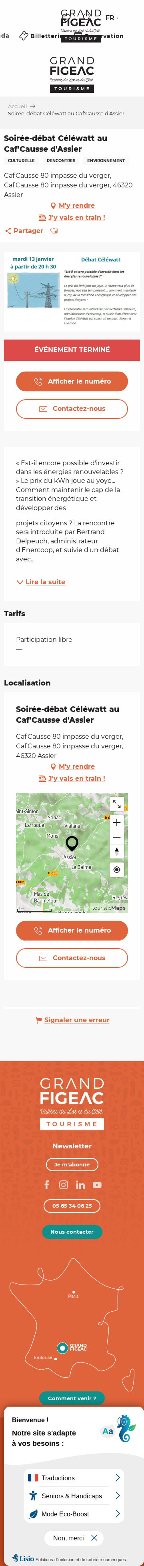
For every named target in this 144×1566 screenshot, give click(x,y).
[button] (87, 18)
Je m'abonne (72, 1164)
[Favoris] (67, 18)
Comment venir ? (72, 1398)
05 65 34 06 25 (72, 1205)
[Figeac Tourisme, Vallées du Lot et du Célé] (81, 32)
